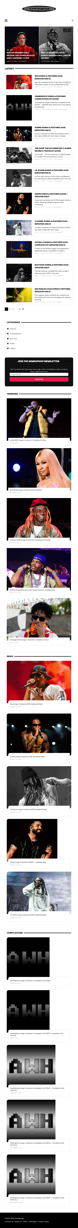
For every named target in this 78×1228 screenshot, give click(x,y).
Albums (37, 159)
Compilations (39, 109)
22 (20, 309)
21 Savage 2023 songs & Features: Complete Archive (29, 640)
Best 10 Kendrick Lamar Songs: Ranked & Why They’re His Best (21, 55)
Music (37, 87)
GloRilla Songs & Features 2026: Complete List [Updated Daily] (51, 244)
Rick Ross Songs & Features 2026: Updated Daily (52, 266)
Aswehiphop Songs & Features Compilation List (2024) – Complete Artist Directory (37, 1089)
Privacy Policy (43, 1222)
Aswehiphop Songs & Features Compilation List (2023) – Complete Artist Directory (37, 1144)
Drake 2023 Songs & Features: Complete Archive (28, 440)
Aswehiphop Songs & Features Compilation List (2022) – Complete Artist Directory (37, 1199)
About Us (18, 1222)
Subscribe (39, 379)
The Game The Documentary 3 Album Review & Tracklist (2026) (53, 150)
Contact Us (9, 1222)
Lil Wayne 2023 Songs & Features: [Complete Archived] (30, 540)
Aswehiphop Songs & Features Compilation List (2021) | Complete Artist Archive (36, 1034)
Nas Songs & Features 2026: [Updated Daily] (49, 77)
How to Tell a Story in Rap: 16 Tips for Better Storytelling (56, 57)
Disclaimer (33, 1222)
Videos (13, 348)
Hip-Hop (10, 50)
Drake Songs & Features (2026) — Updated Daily (51, 195)
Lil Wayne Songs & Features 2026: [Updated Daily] (52, 172)
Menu (37, 21)
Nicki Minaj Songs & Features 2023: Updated (26, 490)
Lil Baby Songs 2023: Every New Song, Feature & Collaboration (32, 590)
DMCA (25, 1222)
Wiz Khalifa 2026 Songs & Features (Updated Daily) (52, 290)
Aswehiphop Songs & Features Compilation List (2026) (50, 98)
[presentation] (65, 30)
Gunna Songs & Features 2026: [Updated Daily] (50, 129)
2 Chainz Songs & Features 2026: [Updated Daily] (51, 223)
